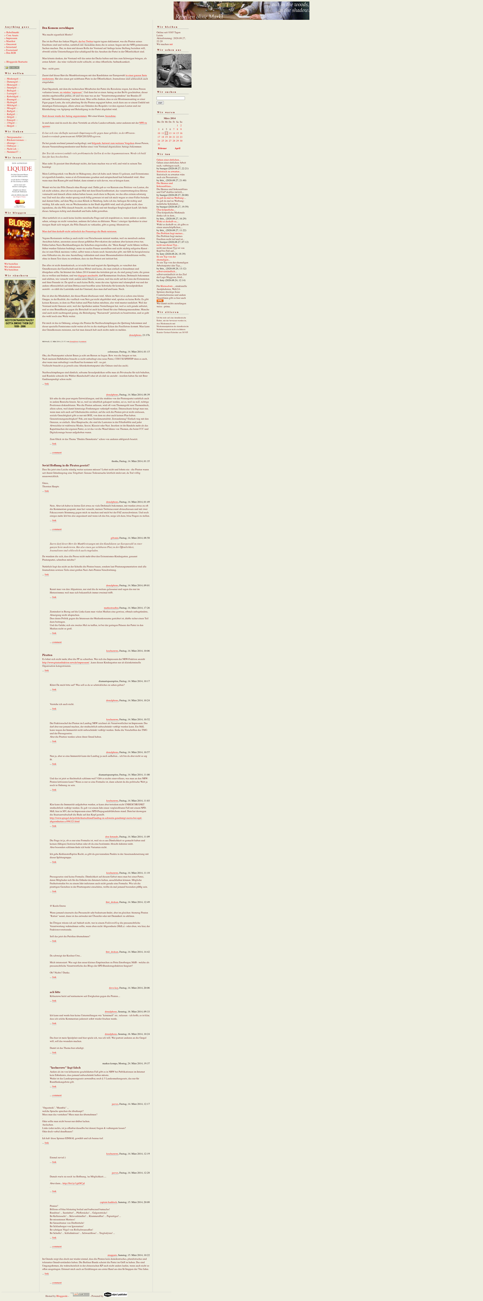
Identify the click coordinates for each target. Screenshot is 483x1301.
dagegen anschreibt (88, 275)
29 (177, 140)
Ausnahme (110, 116)
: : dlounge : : (11, 143)
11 (163, 133)
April (177, 148)
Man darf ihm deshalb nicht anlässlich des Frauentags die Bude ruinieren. (79, 231)
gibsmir (114, 537)
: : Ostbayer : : (11, 145)
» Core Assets (11, 35)
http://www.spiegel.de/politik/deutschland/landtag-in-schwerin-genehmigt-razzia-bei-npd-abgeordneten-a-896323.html (96, 819)
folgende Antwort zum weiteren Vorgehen (113, 143)
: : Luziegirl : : (11, 93)
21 (174, 137)
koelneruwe (112, 650)
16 (181, 133)
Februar (162, 148)
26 (166, 140)
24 (159, 140)
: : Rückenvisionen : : (15, 140)
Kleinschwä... (167, 286)
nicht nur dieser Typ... (168, 245)
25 (163, 140)
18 (163, 137)
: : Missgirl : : (11, 108)
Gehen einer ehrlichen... (169, 159)
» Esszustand (11, 50)
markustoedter (111, 607)
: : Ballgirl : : (11, 111)
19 (166, 137)
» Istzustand (10, 47)
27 (170, 140)
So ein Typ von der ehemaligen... (166, 258)
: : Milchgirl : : (11, 105)
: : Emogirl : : (11, 120)
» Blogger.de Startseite (16, 61)
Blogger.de (62, 1296)
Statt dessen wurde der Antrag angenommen (64, 116)
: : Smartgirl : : (11, 87)
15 (177, 133)
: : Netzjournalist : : (14, 137)
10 (159, 133)
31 (159, 144)
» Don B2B (10, 52)
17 (159, 137)
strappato (112, 1255)
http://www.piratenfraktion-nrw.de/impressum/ (65, 662)
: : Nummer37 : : (12, 151)
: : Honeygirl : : (12, 84)
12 (166, 133)
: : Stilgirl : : (10, 117)
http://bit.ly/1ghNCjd (74, 1183)
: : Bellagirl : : (11, 90)
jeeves (115, 1104)
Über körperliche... (166, 209)
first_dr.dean (112, 902)
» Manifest (9, 41)
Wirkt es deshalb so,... (168, 221)
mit (171, 44)
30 (181, 140)
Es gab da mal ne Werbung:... (171, 197)
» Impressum (10, 38)
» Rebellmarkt (11, 32)
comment (83, 341)
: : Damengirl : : (12, 81)
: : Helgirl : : (10, 125)
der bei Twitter (85, 41)
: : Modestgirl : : (12, 78)
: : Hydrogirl (10, 102)
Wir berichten (11, 269)
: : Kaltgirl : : (11, 114)
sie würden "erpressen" (71, 92)
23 (181, 137)
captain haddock (108, 1202)
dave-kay (113, 987)
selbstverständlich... (167, 271)
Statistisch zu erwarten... (169, 171)
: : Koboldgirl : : (12, 96)
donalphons (135, 335)
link (47, 383)
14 (174, 133)
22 (177, 137)
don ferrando (111, 836)
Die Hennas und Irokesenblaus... (165, 184)
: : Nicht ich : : (11, 148)
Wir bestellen (11, 263)
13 (170, 133)
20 (170, 137)
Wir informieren (12, 266)
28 (174, 140)
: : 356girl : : (10, 122)
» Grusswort (10, 44)
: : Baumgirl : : (11, 99)
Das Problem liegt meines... (170, 233)
